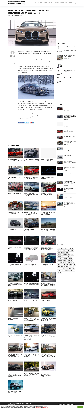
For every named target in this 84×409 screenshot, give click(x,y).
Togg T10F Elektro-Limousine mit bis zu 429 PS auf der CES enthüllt (48, 231)
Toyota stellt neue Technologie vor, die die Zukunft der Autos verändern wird (48, 356)
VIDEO (70, 270)
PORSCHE (63, 266)
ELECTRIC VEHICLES (65, 252)
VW (73, 270)
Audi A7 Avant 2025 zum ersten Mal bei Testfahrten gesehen (47, 302)
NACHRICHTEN (38, 2)
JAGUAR (64, 260)
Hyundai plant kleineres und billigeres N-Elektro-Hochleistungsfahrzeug (15, 355)
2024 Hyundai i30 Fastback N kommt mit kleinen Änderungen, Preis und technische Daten (31, 337)
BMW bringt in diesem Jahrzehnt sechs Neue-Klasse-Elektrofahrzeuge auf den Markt (48, 195)
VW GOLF (59, 272)
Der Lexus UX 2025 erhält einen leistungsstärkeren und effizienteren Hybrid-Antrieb (48, 284)
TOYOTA (59, 270)
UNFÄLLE (66, 270)
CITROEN (67, 250)
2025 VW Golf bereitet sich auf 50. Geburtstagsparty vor (15, 265)
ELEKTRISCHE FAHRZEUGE (62, 254)
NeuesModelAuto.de (11, 404)
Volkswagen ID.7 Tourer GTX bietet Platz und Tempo (31, 178)
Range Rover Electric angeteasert (13, 319)
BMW (12, 15)
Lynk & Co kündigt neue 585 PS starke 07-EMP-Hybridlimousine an (48, 213)
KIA (64, 206)
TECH (70, 268)
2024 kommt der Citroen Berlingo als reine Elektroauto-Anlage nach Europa (31, 319)
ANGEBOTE (56, 2)
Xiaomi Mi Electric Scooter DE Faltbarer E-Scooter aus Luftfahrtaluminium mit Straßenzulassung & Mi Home (70, 48)
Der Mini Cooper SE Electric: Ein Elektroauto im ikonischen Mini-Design (31, 374)
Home (9, 7)
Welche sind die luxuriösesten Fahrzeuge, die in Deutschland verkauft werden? (48, 374)
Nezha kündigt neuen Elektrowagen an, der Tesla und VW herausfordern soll (31, 195)
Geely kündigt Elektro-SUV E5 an (15, 178)
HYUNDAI (65, 170)
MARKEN (71, 2)
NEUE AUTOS (60, 264)
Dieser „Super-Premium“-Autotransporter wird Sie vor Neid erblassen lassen (48, 248)
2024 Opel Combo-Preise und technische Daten (15, 336)
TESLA (73, 268)
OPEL (74, 264)
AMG (59, 248)
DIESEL (59, 252)
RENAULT (71, 266)
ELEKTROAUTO (63, 2)
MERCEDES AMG (71, 262)
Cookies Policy (38, 407)
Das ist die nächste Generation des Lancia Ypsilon (30, 231)
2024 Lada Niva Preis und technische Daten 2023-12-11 (48, 336)
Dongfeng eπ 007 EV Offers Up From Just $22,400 (15, 213)
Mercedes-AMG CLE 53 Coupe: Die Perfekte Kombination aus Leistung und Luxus (14, 374)
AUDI (62, 248)
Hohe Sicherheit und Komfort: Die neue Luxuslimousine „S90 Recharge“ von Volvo (31, 161)
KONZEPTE (60, 262)
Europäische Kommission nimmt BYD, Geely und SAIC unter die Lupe (31, 213)
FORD (72, 254)
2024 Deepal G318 (12, 229)
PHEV (59, 266)
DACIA (72, 250)
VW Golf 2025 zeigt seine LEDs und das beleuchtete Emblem (31, 284)
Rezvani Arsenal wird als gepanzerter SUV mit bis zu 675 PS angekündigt (47, 161)
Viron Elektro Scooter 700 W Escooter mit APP (69, 56)
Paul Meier (12, 55)
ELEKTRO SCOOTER (47, 2)
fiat (69, 254)
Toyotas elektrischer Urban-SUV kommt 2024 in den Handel (15, 393)
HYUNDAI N (60, 260)
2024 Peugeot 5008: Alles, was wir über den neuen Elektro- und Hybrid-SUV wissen (47, 266)
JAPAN (69, 260)
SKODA (59, 268)
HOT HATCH (60, 258)
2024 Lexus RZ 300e (12, 300)
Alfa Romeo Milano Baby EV (14, 193)
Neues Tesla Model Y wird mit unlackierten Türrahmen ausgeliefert (31, 355)
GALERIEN (59, 256)
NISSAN (70, 264)
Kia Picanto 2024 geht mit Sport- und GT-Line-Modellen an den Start (15, 284)
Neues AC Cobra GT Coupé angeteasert (47, 178)
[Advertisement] (36, 133)
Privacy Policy (45, 407)
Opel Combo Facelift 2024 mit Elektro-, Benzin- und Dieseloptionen (48, 319)
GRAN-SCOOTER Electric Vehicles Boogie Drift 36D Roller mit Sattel (69, 64)
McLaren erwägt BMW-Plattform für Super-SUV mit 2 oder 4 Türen (15, 161)
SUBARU (63, 268)
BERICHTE (59, 250)
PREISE (67, 266)
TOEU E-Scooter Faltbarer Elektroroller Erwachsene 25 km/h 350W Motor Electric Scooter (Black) (69, 79)
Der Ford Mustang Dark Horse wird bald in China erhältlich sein (31, 302)
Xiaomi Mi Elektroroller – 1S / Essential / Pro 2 (69, 71)
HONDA (64, 256)
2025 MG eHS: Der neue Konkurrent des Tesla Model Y (31, 265)
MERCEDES (65, 262)
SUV (67, 268)
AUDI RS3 (65, 248)
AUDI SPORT (71, 248)
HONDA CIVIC (69, 256)
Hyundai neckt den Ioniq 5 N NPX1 (15, 247)
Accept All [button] (80, 407)
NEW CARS (66, 264)
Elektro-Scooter (66, 51)
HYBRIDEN (65, 258)
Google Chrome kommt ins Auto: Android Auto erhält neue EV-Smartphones (31, 248)
